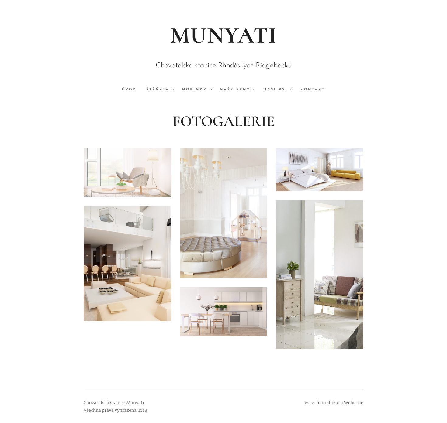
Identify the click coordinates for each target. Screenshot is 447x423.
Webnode (353, 402)
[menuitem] (131, 89)
